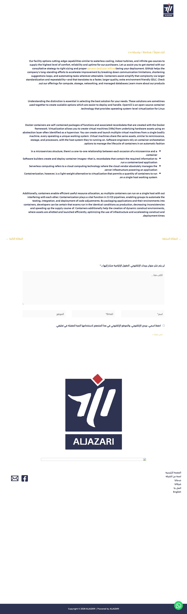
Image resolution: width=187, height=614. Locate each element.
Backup (147, 51)
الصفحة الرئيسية (114, 10)
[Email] (15, 478)
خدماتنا (65, 10)
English (15, 10)
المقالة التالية (14, 238)
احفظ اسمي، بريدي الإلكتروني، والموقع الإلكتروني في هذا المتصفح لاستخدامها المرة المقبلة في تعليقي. (108, 325)
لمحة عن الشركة (87, 10)
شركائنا (49, 10)
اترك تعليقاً (159, 51)
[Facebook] (25, 478)
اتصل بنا (32, 10)
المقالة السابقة (171, 238)
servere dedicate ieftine (101, 68)
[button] (178, 605)
